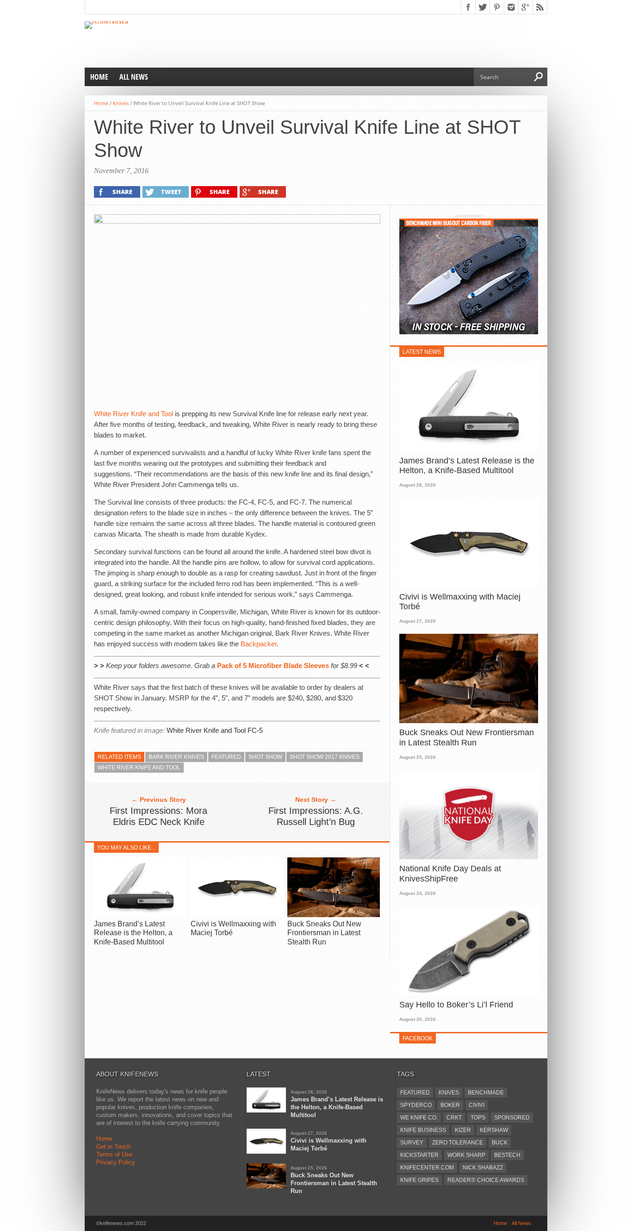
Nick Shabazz (483, 1167)
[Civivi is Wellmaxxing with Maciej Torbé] (237, 915)
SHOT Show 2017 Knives (324, 757)
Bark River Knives (176, 757)
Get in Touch (113, 1146)
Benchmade (486, 1092)
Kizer (463, 1130)
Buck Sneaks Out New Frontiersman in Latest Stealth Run (324, 932)
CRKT (454, 1117)
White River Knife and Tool (133, 414)
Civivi (476, 1105)
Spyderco (416, 1105)
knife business (423, 1130)
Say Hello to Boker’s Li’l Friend (456, 1004)
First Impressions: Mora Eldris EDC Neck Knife (158, 816)
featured (226, 757)
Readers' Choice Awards (485, 1180)
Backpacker (259, 644)
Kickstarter (419, 1155)
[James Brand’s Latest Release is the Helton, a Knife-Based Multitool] (140, 915)
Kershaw (494, 1130)
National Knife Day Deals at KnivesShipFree (450, 873)
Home (99, 77)
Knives (121, 103)
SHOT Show (265, 757)
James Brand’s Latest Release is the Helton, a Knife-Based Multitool (133, 932)
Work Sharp (466, 1155)
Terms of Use (114, 1154)
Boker (450, 1105)
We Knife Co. (419, 1117)
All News (133, 77)
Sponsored (512, 1117)
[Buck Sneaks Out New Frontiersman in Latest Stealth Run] (333, 915)
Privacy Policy (115, 1162)
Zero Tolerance (457, 1142)
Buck (500, 1142)
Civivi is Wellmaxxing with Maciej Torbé (459, 602)
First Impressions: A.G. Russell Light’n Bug (315, 816)
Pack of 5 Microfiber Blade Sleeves (273, 665)
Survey (411, 1142)
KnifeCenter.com (427, 1167)
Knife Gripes (419, 1180)
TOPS (478, 1117)
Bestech (507, 1155)
